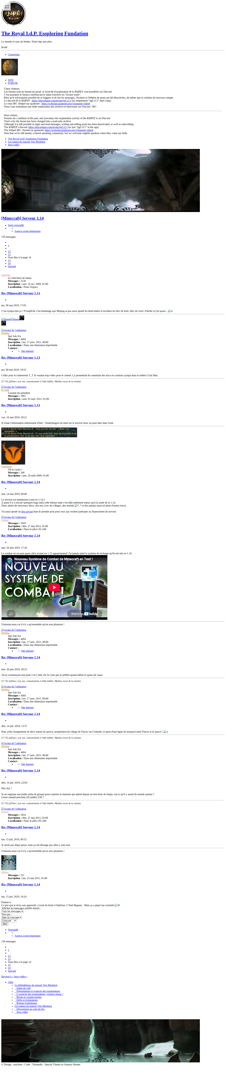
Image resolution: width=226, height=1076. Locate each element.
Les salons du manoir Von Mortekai (26, 141)
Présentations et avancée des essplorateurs (37, 991)
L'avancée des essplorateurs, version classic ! (39, 994)
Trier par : (6, 914)
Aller (10, 982)
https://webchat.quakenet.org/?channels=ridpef (66, 103)
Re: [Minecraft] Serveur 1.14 (20, 482)
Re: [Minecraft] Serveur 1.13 (20, 293)
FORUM (13, 83)
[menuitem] (116, 225)
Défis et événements (26, 1000)
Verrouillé (13, 929)
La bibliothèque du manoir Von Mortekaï (36, 985)
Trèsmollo (6, 466)
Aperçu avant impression (28, 231)
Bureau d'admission (26, 1003)
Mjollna (5, 333)
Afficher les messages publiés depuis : (21, 908)
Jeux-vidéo (13, 144)
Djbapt (4, 520)
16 (9, 263)
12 (9, 251)
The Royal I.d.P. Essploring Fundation (44, 33)
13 (9, 254)
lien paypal (27, 511)
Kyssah (5, 390)
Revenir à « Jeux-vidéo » (14, 976)
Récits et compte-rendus (28, 997)
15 (9, 260)
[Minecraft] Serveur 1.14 (22, 218)
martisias (5, 275)
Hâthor (5, 872)
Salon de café (23, 988)
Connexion (14, 54)
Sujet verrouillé (16, 225)
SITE (11, 80)
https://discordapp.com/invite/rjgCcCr (51, 100)
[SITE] (13, 25)
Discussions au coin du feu (30, 1009)
